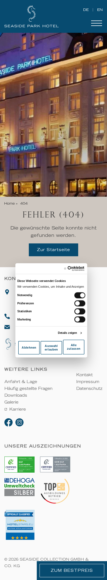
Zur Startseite (53, 249)
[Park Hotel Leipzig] (35, 16)
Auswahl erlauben (51, 347)
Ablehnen (29, 347)
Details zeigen (67, 332)
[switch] (79, 303)
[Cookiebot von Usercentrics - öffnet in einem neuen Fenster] (67, 268)
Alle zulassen (73, 346)
